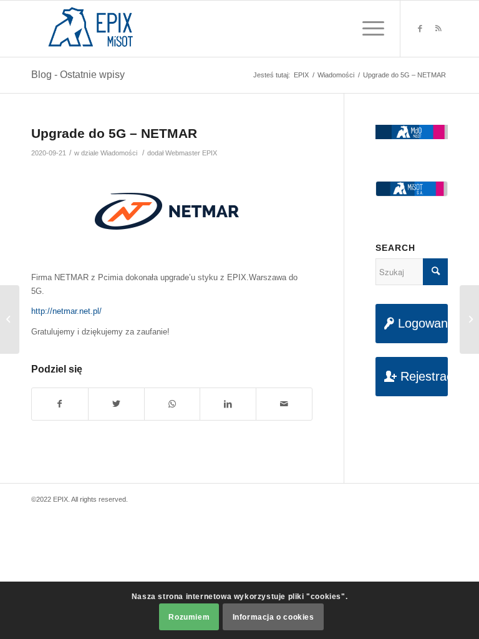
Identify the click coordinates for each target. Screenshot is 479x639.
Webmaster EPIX (191, 153)
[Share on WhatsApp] (172, 404)
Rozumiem (189, 617)
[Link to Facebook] (419, 28)
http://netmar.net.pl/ (66, 311)
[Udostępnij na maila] (284, 404)
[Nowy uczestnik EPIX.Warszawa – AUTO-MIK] (9, 319)
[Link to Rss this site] (438, 28)
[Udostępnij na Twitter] (116, 404)
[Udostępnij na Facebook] (60, 404)
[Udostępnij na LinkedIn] (228, 404)
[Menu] (367, 29)
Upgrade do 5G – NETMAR (114, 133)
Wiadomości (118, 153)
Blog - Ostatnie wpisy (78, 74)
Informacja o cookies (273, 617)
